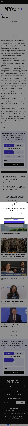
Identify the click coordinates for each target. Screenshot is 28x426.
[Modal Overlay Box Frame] (14, 213)
